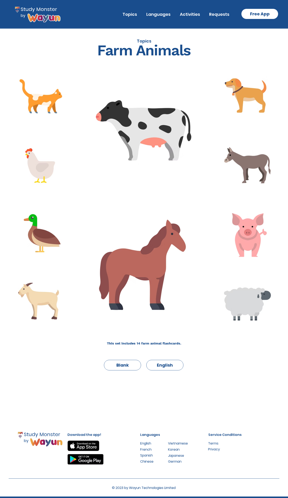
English (145, 443)
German (175, 461)
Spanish (146, 455)
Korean (174, 449)
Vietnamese (178, 443)
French (146, 449)
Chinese (146, 461)
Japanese (176, 455)
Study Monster (39, 9)
